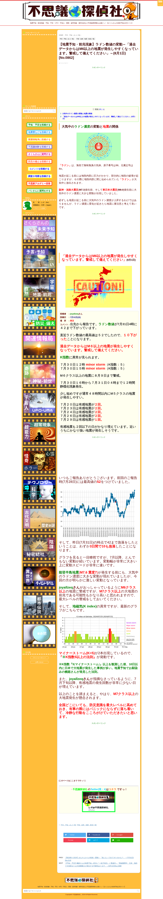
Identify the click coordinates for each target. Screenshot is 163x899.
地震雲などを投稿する (39, 132)
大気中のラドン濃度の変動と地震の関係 (77, 113)
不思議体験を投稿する (39, 147)
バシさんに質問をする (39, 191)
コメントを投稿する (39, 169)
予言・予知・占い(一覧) (68, 825)
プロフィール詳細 (39, 208)
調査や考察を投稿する (39, 176)
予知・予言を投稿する (39, 125)
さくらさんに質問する (39, 154)
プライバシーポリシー (39, 658)
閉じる (101, 109)
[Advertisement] (98, 84)
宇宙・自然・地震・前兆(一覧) (87, 825)
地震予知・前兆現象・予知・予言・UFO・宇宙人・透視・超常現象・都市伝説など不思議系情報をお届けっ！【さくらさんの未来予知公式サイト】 (82, 886)
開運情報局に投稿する (39, 139)
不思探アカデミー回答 (39, 183)
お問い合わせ (39, 662)
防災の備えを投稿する (39, 161)
